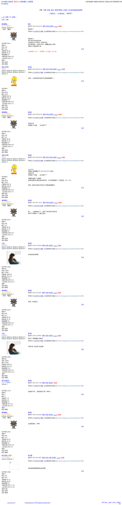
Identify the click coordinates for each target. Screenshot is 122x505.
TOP (82, 49)
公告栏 (65, 10)
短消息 (51, 26)
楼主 (29, 24)
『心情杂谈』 (61, 13)
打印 (3, 19)
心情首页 (10, 1)
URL (120, 503)
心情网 (109, 502)
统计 (52, 10)
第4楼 (30, 200)
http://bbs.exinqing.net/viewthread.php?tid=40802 (70, 31)
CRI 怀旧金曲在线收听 (75, 10)
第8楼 (30, 380)
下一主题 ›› (12, 17)
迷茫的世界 (5, 380)
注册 (44, 10)
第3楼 (30, 155)
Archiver (114, 502)
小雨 (3, 243)
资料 (44, 26)
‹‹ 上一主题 (4, 17)
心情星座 (30, 1)
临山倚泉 (4, 455)
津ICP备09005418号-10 (30, 502)
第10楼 (30, 455)
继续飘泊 (4, 24)
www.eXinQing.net (11, 502)
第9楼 (30, 412)
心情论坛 (52, 13)
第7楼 (30, 333)
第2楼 (30, 112)
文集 (47, 26)
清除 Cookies (105, 502)
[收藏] (60, 26)
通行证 (16, 1)
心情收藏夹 (22, 1)
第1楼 (30, 67)
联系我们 (119, 502)
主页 (47, 69)
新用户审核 (58, 10)
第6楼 (30, 290)
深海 (3, 67)
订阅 (7, 19)
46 (5, 268)
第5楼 (30, 243)
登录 (48, 10)
